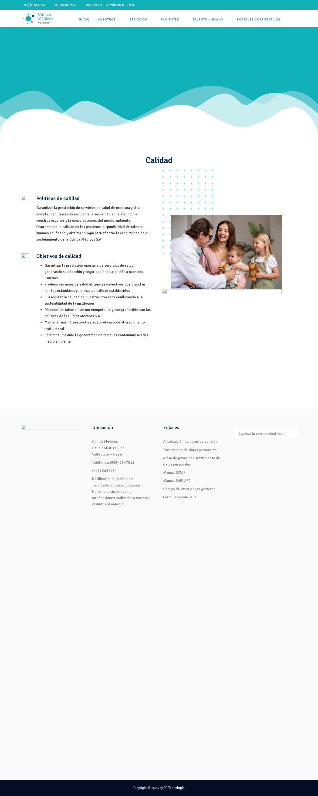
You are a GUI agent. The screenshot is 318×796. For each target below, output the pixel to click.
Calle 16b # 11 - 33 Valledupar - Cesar (108, 5)
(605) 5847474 (104, 470)
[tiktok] (263, 5)
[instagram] (295, 5)
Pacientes (170, 19)
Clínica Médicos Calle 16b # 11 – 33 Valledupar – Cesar (108, 447)
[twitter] (287, 5)
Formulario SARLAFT (179, 497)
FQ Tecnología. (175, 788)
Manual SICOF (174, 472)
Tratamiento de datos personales (190, 450)
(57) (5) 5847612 (35, 5)
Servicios (138, 19)
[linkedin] (279, 5)
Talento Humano (208, 19)
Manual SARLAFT (176, 480)
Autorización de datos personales (190, 441)
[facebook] (271, 5)
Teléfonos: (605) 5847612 (113, 462)
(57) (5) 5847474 (64, 5)
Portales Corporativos (258, 19)
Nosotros (107, 19)
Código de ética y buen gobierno (189, 489)
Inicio (84, 19)
